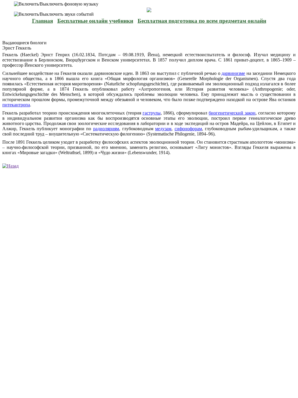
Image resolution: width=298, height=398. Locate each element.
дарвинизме (233, 73)
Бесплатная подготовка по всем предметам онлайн (202, 21)
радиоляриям (106, 128)
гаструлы (152, 112)
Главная (42, 21)
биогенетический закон (232, 112)
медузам (163, 128)
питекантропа (16, 104)
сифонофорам (188, 128)
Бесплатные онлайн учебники (95, 21)
